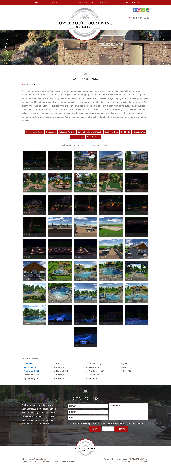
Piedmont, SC (62, 378)
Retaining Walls (139, 132)
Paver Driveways (77, 137)
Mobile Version (143, 459)
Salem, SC (61, 375)
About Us (57, 2)
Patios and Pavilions (66, 132)
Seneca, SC (61, 363)
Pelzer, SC (126, 371)
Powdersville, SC (96, 371)
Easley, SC (93, 375)
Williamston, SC (31, 375)
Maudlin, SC (94, 367)
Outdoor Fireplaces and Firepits (90, 132)
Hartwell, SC (62, 371)
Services (81, 2)
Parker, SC (93, 378)
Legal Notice (122, 459)
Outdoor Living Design (34, 132)
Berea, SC (125, 367)
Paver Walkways (93, 137)
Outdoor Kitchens (111, 132)
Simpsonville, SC (96, 363)
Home (35, 2)
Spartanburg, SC (31, 378)
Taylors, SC (126, 363)
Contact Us (132, 2)
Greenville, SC (30, 363)
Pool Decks (125, 132)
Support (146, 461)
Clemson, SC (62, 367)
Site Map (132, 459)
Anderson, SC (30, 367)
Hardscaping (51, 132)
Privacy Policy (109, 459)
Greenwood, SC (31, 371)
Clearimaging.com (134, 461)
